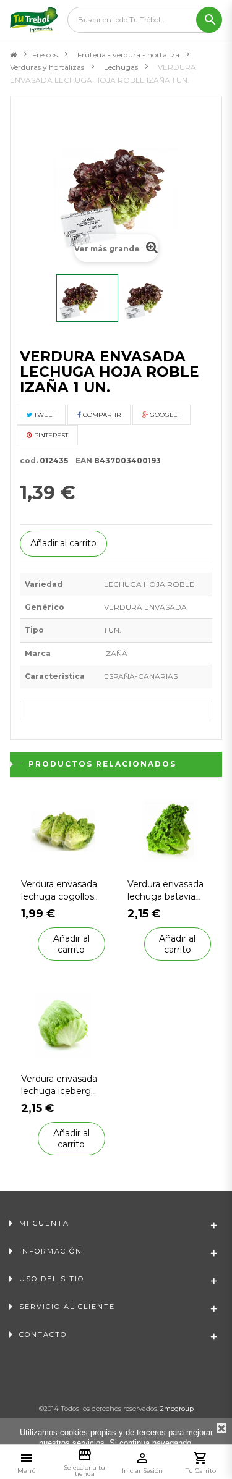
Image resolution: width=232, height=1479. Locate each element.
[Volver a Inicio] (13, 55)
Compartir (101, 415)
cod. (29, 460)
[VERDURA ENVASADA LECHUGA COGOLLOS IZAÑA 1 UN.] (63, 829)
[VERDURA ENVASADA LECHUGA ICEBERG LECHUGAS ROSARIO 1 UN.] (63, 1024)
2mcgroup (177, 1408)
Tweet (44, 415)
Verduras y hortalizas (47, 67)
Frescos (45, 54)
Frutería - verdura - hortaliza (128, 54)
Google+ (164, 415)
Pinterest (50, 435)
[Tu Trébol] (34, 20)
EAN (81, 460)
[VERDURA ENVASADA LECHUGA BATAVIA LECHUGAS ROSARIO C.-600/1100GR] (169, 829)
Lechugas (121, 67)
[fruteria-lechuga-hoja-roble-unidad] (87, 298)
